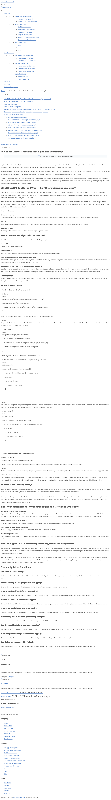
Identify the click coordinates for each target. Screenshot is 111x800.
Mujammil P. (5, 684)
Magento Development (26, 32)
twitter (6, 785)
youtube (7, 793)
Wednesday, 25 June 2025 (9, 145)
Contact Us (8, 726)
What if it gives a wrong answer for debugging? (23, 135)
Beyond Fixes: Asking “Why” (13, 107)
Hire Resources (9, 53)
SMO (19, 48)
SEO (19, 45)
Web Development (21, 24)
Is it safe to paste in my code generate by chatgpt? (25, 130)
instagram (7, 788)
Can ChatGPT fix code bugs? (17, 117)
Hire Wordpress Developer (27, 66)
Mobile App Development (23, 16)
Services (7, 14)
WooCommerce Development (28, 37)
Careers (7, 84)
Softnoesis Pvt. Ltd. (19, 797)
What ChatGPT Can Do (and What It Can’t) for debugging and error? (27, 99)
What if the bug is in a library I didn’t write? (22, 128)
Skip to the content (7, 2)
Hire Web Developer (21, 63)
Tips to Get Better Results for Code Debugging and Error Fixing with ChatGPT (30, 109)
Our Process (8, 739)
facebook (7, 783)
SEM (19, 50)
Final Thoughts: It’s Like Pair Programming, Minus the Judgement (26, 112)
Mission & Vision (9, 736)
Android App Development (13, 750)
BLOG (6, 723)
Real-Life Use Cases (11, 104)
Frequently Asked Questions (13, 115)
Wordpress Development (26, 29)
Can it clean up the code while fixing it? (21, 138)
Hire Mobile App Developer (24, 56)
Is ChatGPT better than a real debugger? (22, 125)
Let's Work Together (11, 87)
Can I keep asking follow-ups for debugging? (23, 133)
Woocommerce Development (14, 761)
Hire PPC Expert (23, 79)
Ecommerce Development (27, 40)
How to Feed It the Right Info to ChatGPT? (18, 102)
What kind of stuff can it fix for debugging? (22, 122)
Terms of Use (8, 728)
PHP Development (24, 27)
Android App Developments (27, 22)
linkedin (6, 791)
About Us (7, 734)
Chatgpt (11, 677)
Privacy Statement (10, 731)
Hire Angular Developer (26, 71)
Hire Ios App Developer (26, 58)
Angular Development (25, 35)
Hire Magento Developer (26, 69)
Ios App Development (25, 19)
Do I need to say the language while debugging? (24, 120)
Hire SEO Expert (23, 76)
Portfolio (7, 82)
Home (3, 91)
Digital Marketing (20, 43)
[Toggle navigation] (1, 10)
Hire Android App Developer (27, 61)
